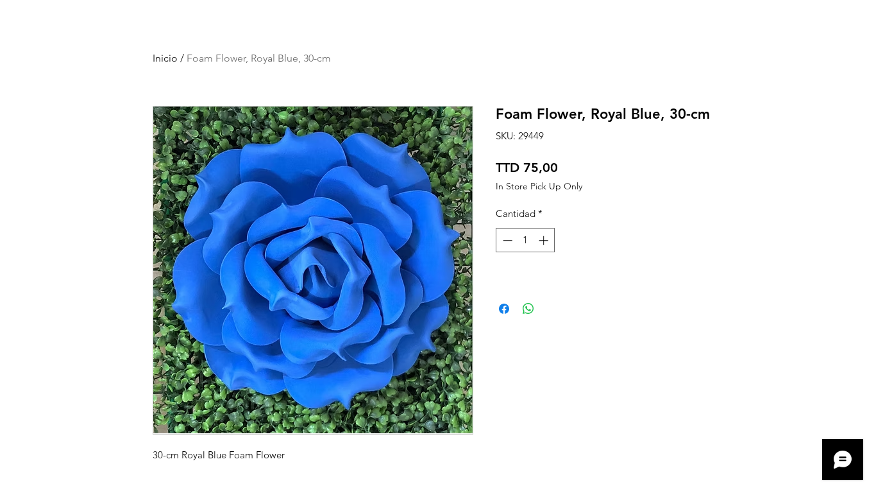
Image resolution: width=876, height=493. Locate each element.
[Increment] (544, 240)
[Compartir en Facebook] (504, 308)
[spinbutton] (525, 240)
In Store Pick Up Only (539, 186)
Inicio (165, 58)
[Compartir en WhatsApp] (528, 308)
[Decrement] (506, 240)
